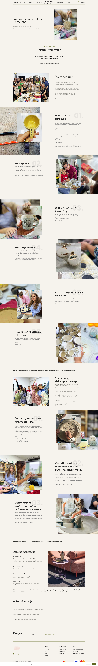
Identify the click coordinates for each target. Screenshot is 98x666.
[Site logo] (49, 2)
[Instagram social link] (17, 654)
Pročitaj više (88, 664)
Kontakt (46, 655)
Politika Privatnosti (62, 649)
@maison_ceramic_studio (63, 591)
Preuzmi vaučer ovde (69, 370)
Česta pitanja (61, 653)
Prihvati (94, 664)
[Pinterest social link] (19, 654)
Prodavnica (47, 649)
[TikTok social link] (22, 654)
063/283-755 (48, 632)
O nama (46, 651)
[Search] (65, 2)
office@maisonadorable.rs (50, 634)
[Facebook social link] (14, 654)
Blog (46, 653)
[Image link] (17, 647)
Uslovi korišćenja (62, 651)
